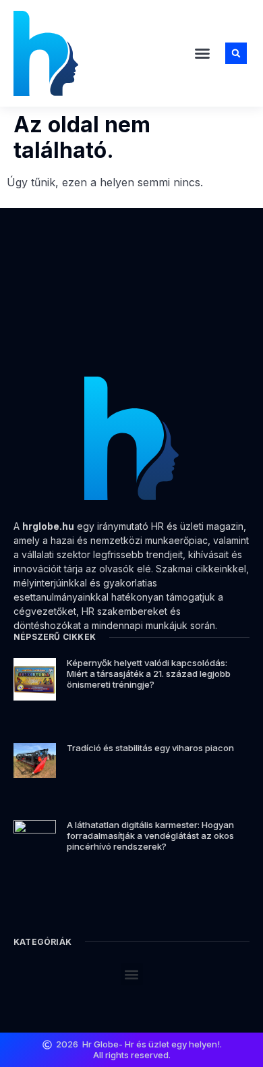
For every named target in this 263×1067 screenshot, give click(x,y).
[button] (202, 53)
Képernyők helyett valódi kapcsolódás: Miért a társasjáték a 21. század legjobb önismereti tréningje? (149, 673)
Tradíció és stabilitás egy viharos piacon (150, 747)
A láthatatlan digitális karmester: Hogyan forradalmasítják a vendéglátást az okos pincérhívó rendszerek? (150, 835)
